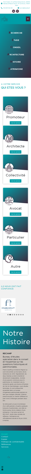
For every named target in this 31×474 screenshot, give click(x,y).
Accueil (4, 434)
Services (4, 447)
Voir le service (15, 123)
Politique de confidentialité (12, 442)
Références (6, 444)
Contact (4, 437)
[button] (8, 314)
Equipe (4, 439)
